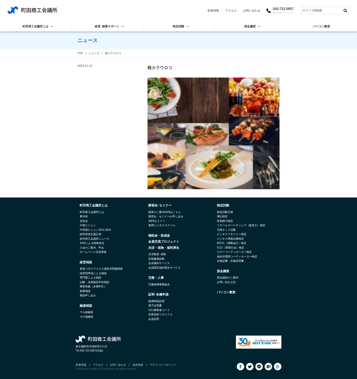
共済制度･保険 (157, 254)
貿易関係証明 (156, 301)
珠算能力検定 (225, 220)
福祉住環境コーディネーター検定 (237, 256)
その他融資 (86, 316)
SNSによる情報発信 (92, 243)
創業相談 (85, 291)
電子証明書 (155, 305)
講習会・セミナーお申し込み (165, 216)
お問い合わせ (251, 10)
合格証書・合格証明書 (230, 260)
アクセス (231, 10)
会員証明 (153, 318)
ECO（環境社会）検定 (230, 247)
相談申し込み (88, 295)
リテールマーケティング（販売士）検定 (241, 225)
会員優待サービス (159, 263)
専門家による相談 (90, 277)
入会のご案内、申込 (92, 247)
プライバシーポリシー (163, 364)
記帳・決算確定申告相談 (94, 282)
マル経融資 (86, 312)
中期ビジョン (88, 225)
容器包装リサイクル (160, 314)
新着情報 (213, 10)
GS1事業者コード (159, 310)
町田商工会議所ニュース (94, 238)
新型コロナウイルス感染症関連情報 (101, 268)
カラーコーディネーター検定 (234, 251)
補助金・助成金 (159, 235)
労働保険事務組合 (159, 284)
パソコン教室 (321, 26)
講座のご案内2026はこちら (164, 212)
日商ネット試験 (226, 229)
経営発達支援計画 (90, 234)
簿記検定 (222, 216)
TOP (80, 53)
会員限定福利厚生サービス (164, 267)
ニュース (94, 53)
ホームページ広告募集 (93, 251)
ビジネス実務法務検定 (230, 238)
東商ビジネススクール (161, 225)
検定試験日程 (225, 212)
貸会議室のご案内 (227, 277)
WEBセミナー (156, 220)
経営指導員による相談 (93, 273)
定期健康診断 (156, 258)
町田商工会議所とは (92, 212)
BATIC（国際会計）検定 (231, 243)
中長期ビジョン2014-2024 (95, 229)
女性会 (84, 220)
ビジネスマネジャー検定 (231, 234)
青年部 (84, 216)
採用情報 (137, 364)
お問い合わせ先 (226, 282)
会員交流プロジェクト (163, 241)
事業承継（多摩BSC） (93, 286)
